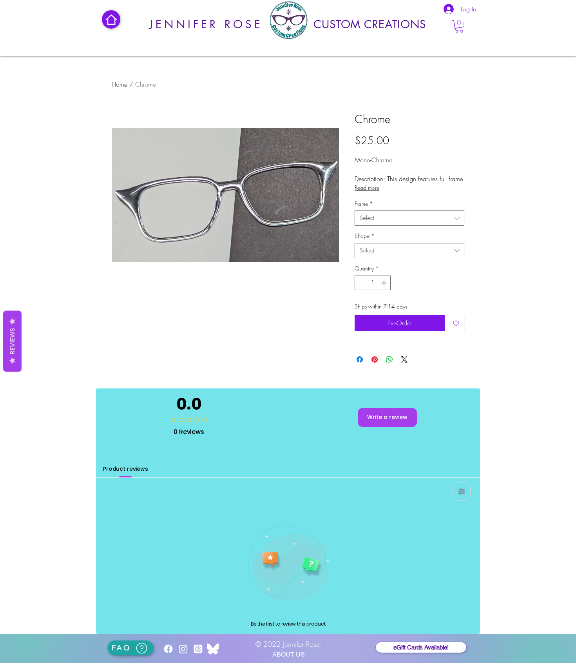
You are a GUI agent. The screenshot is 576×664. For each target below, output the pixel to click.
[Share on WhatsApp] (389, 359)
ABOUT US (288, 654)
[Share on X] (404, 359)
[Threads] (198, 649)
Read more (367, 187)
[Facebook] (168, 649)
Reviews (12, 341)
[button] (459, 26)
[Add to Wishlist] (456, 323)
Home (119, 84)
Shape (365, 235)
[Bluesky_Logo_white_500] (213, 649)
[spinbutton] (373, 283)
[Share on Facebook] (359, 359)
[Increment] (384, 283)
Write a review (387, 417)
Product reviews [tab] (125, 469)
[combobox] (409, 218)
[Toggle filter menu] (462, 492)
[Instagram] (183, 649)
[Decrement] (361, 283)
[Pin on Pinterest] (374, 359)
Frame (364, 203)
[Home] (111, 19)
